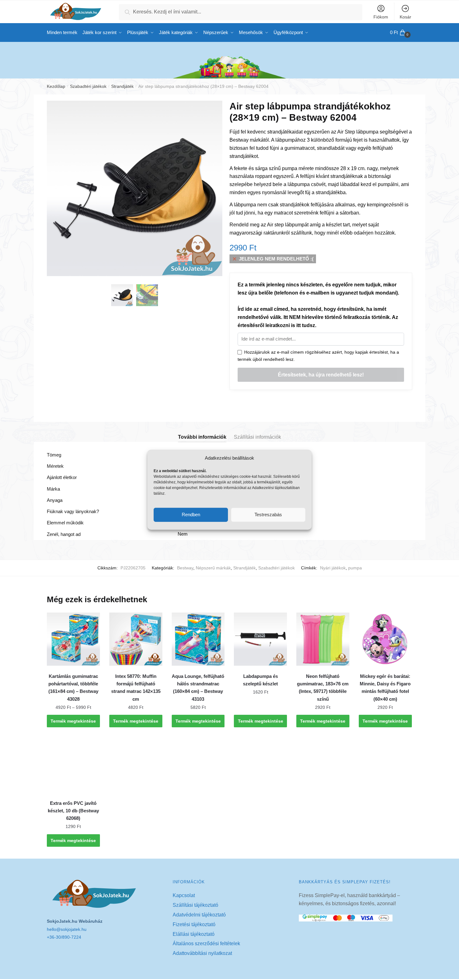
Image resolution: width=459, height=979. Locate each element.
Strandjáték (122, 86)
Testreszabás (268, 514)
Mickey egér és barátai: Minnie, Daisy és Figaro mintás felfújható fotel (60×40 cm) (385, 688)
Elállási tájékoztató (194, 934)
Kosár (405, 16)
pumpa (355, 567)
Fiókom (380, 16)
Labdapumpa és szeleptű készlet (260, 680)
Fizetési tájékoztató (194, 924)
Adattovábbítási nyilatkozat (202, 953)
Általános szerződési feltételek (206, 943)
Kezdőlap (56, 86)
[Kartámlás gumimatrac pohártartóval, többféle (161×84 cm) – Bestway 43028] (73, 639)
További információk (202, 437)
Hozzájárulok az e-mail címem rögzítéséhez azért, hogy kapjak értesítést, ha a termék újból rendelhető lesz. (318, 356)
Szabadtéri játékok (88, 86)
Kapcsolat (184, 895)
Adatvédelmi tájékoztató (199, 914)
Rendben (191, 514)
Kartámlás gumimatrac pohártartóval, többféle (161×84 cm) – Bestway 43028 (73, 688)
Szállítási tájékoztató (195, 905)
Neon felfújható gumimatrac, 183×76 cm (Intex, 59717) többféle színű (322, 688)
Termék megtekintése (73, 721)
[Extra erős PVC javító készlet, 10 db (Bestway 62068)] (73, 766)
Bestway (185, 567)
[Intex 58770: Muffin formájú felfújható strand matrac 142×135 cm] (135, 639)
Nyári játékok (333, 567)
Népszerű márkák (213, 567)
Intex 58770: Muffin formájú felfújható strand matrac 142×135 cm (135, 688)
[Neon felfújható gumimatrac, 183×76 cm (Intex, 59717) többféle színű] (322, 639)
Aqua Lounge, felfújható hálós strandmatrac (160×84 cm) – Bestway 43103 (198, 688)
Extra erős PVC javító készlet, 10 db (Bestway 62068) (73, 810)
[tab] (202, 432)
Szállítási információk (257, 437)
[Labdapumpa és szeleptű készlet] (260, 639)
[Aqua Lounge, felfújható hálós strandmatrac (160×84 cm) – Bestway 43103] (198, 639)
